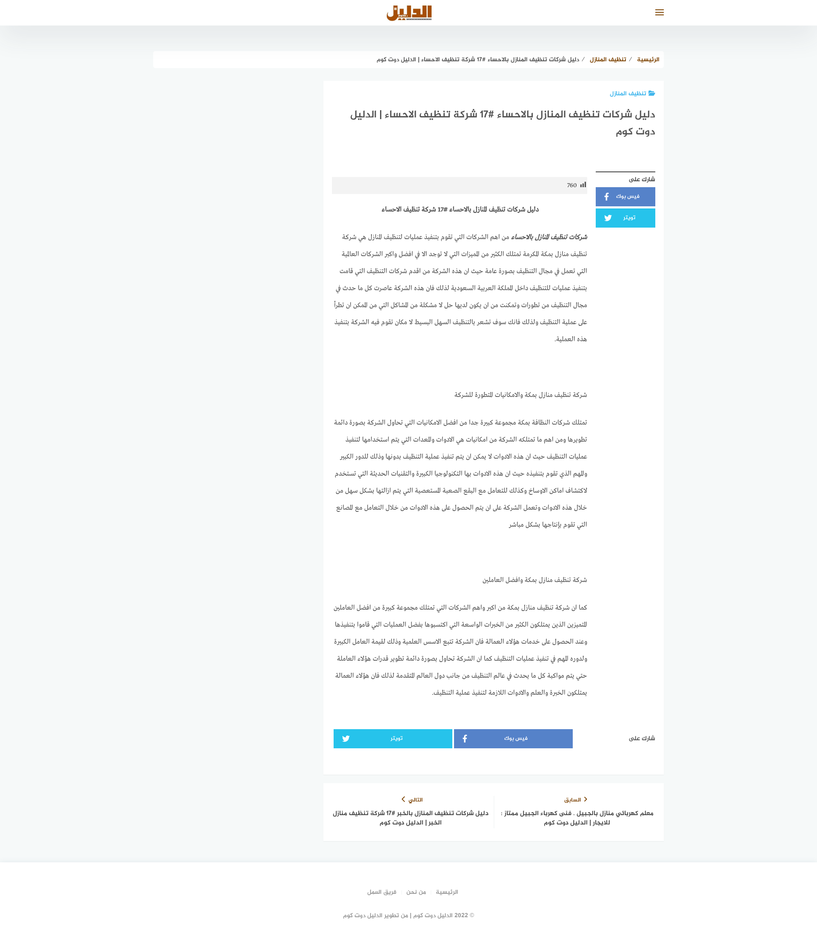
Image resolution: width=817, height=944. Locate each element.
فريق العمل (382, 892)
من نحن (416, 892)
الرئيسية (447, 892)
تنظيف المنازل (628, 94)
